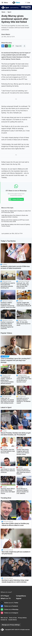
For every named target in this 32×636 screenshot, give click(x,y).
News (3, 12)
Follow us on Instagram (11, 612)
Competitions (21, 596)
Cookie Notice (12, 619)
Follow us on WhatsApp (11, 609)
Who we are (4, 617)
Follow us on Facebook (11, 606)
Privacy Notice (22, 617)
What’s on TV (6, 598)
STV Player (5, 596)
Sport (9, 12)
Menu (6, 2)
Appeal (18, 598)
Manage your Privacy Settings (11, 624)
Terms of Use (13, 617)
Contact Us (4, 619)
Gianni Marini (5, 34)
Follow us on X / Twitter (11, 602)
